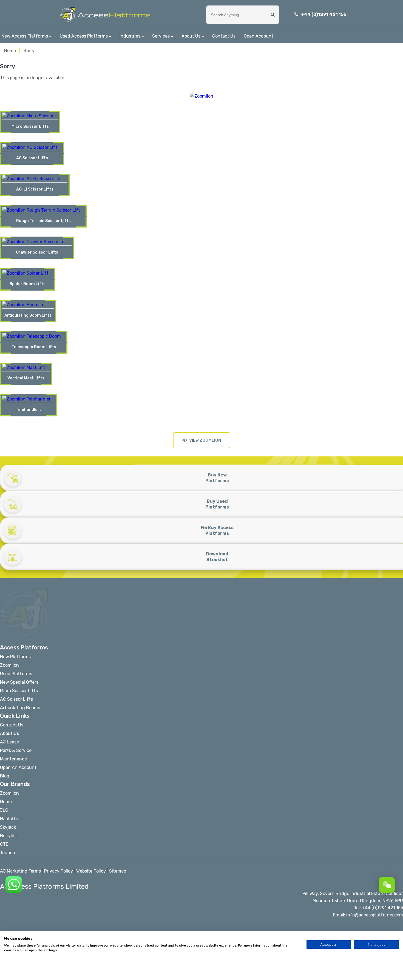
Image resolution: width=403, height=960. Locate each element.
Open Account (258, 36)
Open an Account (18, 767)
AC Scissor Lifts (16, 699)
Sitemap (117, 871)
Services (161, 36)
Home (10, 50)
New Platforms (15, 656)
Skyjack (8, 827)
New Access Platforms (24, 36)
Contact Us (223, 36)
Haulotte (9, 818)
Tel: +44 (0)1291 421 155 (378, 907)
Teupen (7, 852)
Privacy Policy (58, 871)
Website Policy (91, 871)
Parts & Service (16, 750)
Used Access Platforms (84, 36)
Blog (4, 776)
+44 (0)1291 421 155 (323, 14)
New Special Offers (19, 682)
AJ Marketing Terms (20, 871)
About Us (190, 36)
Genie (6, 801)
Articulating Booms (20, 707)
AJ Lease (9, 742)
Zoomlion (9, 665)
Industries (130, 36)
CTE (4, 844)
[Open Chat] (387, 885)
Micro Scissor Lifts (19, 690)
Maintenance (13, 759)
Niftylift (8, 835)
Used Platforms (16, 673)
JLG (4, 810)
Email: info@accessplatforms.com (368, 915)
